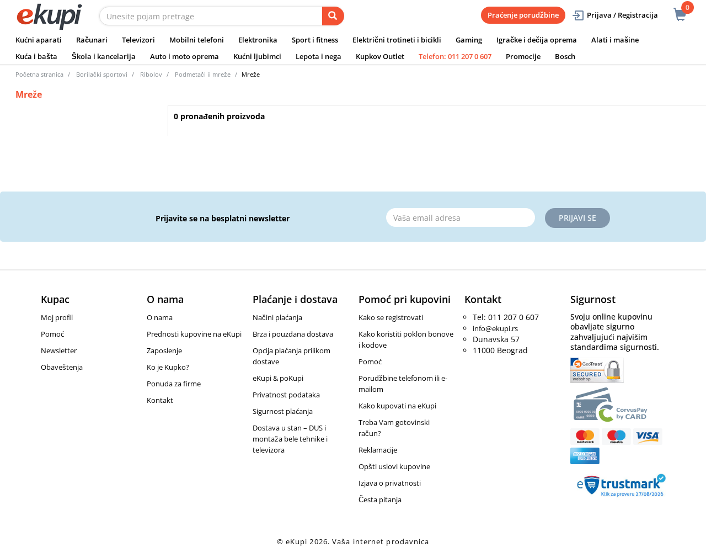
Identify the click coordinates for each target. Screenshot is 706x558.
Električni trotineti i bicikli (396, 40)
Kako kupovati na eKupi (397, 406)
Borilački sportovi (101, 74)
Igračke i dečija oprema (536, 40)
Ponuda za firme (174, 384)
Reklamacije (378, 450)
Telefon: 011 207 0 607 (455, 56)
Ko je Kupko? (168, 367)
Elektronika (257, 40)
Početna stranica (39, 74)
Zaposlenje (164, 350)
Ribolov (151, 74)
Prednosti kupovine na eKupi (194, 334)
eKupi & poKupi (278, 378)
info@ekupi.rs (495, 328)
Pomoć (52, 334)
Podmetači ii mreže (203, 74)
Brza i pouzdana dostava (293, 334)
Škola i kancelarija (104, 56)
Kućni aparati (38, 40)
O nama (160, 317)
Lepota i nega (318, 56)
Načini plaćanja (277, 317)
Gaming (469, 40)
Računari (92, 40)
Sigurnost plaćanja (283, 411)
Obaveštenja (62, 367)
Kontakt (160, 400)
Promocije (523, 56)
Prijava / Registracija (622, 15)
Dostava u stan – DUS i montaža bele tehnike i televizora (290, 439)
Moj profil (57, 317)
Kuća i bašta (36, 56)
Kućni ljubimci (257, 56)
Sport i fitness (315, 40)
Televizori (138, 40)
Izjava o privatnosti (390, 483)
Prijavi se (577, 217)
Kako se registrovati (391, 317)
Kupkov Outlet (380, 56)
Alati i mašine (615, 40)
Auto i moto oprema (184, 56)
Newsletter (59, 350)
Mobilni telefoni (196, 40)
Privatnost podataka (286, 395)
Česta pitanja (380, 499)
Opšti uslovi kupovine (394, 466)
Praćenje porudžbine (523, 15)
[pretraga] (333, 16)
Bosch (565, 56)
